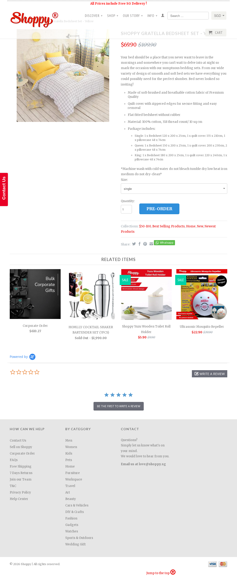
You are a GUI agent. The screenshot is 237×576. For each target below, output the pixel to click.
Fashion (71, 518)
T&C (13, 486)
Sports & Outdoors (79, 538)
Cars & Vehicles (76, 505)
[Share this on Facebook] (139, 244)
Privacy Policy (20, 492)
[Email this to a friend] (150, 244)
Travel (70, 486)
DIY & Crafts (74, 512)
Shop (112, 15)
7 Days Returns (21, 473)
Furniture (72, 473)
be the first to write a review (118, 406)
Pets (68, 460)
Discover (94, 15)
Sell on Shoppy (21, 447)
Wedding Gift (75, 544)
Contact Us (18, 440)
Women (71, 447)
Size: (124, 180)
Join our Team (20, 479)
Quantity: (128, 201)
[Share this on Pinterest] (144, 244)
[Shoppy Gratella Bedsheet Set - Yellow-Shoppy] (63, 75)
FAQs (14, 460)
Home (191, 226)
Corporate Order (22, 453)
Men (68, 440)
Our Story (133, 15)
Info (152, 15)
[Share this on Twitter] (133, 244)
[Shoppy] (35, 18)
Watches (71, 531)
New (200, 226)
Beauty (70, 499)
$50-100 (145, 226)
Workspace (73, 479)
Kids (68, 453)
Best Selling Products (168, 226)
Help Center (19, 499)
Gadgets (71, 525)
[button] (209, 373)
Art (67, 492)
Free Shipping (20, 466)
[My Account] (163, 16)
